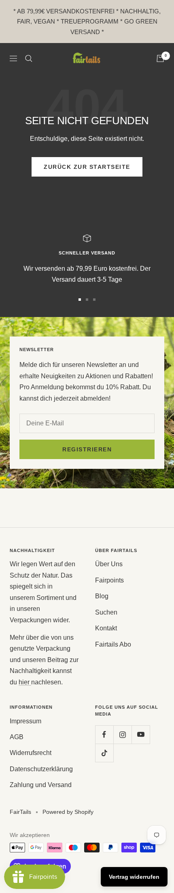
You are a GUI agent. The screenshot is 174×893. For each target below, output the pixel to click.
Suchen (106, 612)
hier (25, 682)
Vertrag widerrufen (134, 877)
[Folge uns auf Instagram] (122, 734)
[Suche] (28, 58)
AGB (16, 736)
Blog (101, 596)
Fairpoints (109, 580)
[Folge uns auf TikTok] (104, 753)
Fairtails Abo (113, 644)
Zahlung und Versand (41, 784)
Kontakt (106, 628)
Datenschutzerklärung (41, 769)
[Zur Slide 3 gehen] (94, 299)
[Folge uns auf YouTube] (141, 734)
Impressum (25, 721)
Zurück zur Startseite (87, 167)
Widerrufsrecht (30, 752)
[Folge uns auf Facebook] (104, 734)
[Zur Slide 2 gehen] (87, 299)
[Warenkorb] (160, 58)
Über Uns (109, 564)
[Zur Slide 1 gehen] (80, 299)
